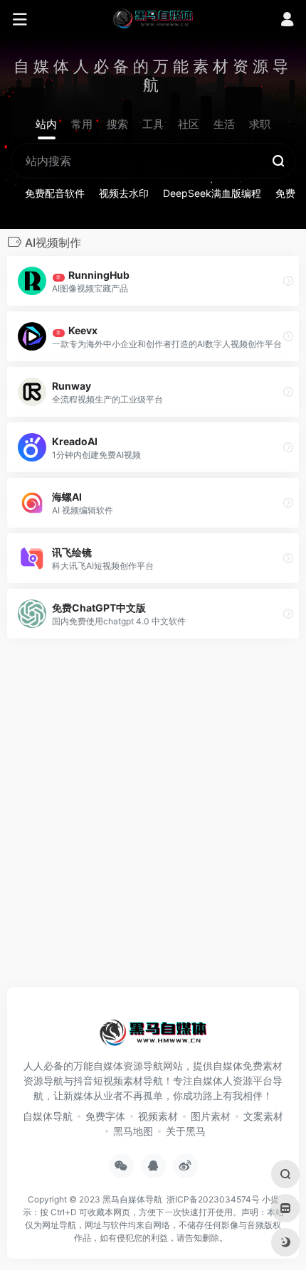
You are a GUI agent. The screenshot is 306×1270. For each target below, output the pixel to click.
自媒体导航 (48, 1116)
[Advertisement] (153, 817)
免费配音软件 (55, 193)
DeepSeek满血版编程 (212, 193)
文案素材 (263, 1116)
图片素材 (211, 1116)
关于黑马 (186, 1131)
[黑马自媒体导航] (153, 18)
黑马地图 (133, 1131)
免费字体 (105, 1116)
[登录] (287, 21)
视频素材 (158, 1116)
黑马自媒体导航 (132, 1199)
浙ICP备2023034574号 (213, 1199)
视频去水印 (124, 193)
